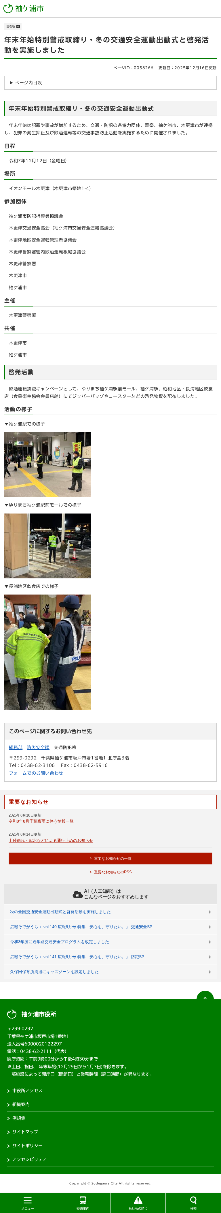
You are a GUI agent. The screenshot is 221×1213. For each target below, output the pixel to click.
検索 (193, 1208)
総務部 (15, 747)
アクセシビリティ (29, 1159)
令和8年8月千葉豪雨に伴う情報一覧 (41, 821)
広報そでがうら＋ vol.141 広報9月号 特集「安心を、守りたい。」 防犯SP (77, 956)
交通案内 (83, 1208)
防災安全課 (38, 747)
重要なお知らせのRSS (113, 872)
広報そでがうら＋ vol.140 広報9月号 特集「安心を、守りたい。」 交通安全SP (81, 926)
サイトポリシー (27, 1146)
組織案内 (21, 1104)
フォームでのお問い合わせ (36, 773)
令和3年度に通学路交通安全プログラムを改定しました (59, 941)
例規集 (18, 1118)
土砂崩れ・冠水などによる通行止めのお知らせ (51, 840)
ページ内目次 (28, 82)
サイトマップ (25, 1132)
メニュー (27, 1208)
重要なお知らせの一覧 (113, 858)
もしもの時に (138, 1208)
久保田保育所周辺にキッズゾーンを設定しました (54, 971)
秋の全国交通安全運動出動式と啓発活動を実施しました (60, 911)
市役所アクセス (27, 1090)
